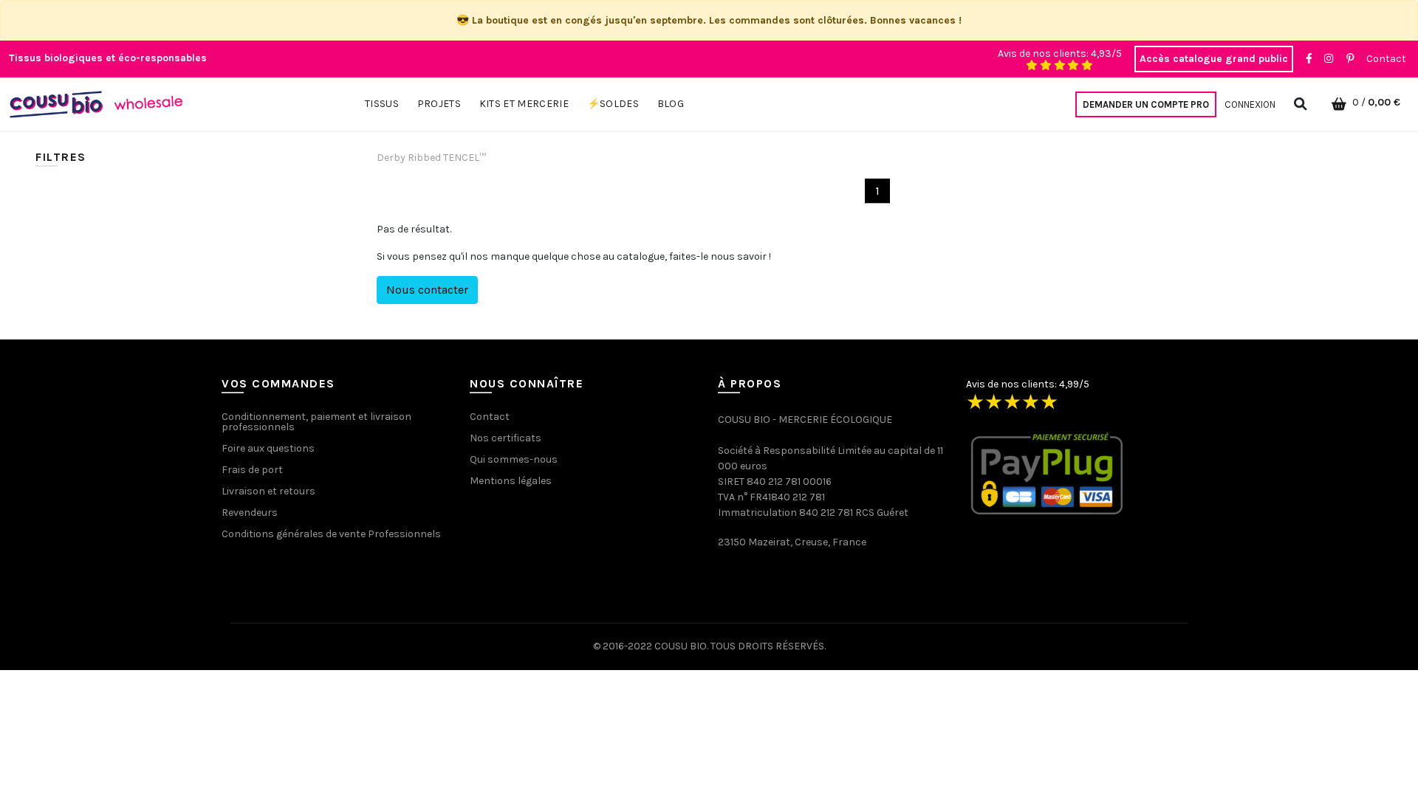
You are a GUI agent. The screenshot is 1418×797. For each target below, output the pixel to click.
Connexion (1250, 104)
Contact (1386, 58)
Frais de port (252, 469)
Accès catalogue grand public (1214, 58)
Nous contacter (427, 290)
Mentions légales (511, 481)
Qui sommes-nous (514, 459)
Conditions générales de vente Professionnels (331, 534)
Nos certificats (505, 438)
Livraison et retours (268, 491)
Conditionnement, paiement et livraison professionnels (316, 421)
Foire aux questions (268, 448)
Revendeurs (250, 512)
